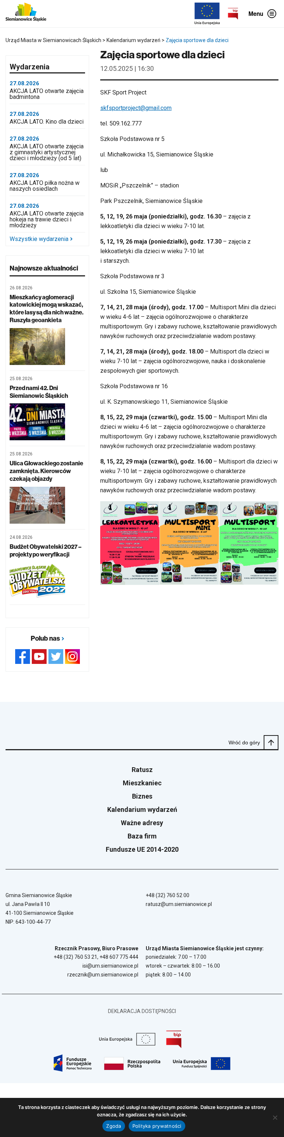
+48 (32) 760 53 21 (75, 957)
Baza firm (142, 836)
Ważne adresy (142, 823)
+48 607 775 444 (118, 957)
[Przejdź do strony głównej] (26, 14)
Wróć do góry (244, 742)
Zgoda (113, 1126)
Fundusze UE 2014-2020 (142, 849)
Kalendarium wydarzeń (142, 809)
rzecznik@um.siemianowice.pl (102, 975)
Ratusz (142, 769)
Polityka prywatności (157, 1126)
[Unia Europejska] (207, 14)
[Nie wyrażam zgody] (274, 1117)
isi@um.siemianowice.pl (110, 966)
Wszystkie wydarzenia (39, 239)
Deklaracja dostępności (142, 1011)
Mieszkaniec (142, 783)
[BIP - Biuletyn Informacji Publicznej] (233, 13)
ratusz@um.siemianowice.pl (179, 904)
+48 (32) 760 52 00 (167, 895)
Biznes (142, 796)
